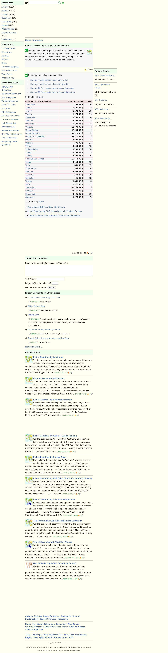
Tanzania (29, 175)
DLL (66, 635)
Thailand (29, 172)
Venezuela (30, 117)
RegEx (28, 638)
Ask (41, 630)
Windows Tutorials (9, 101)
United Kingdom (32, 133)
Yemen (28, 111)
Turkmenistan (31, 149)
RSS (36, 630)
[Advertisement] (12, 181)
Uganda (29, 143)
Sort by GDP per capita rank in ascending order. (52, 88)
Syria (27, 184)
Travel (65, 638)
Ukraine (29, 140)
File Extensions (8, 112)
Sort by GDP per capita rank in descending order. (52, 92)
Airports (5, 11)
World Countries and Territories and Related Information (54, 216)
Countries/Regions (10, 67)
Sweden (29, 191)
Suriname (29, 197)
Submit (51, 287)
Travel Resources (9, 138)
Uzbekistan (30, 124)
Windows (53, 635)
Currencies (6, 22)
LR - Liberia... (101, 100)
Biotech (48, 638)
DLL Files (5, 108)
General (5, 25)
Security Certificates (10, 116)
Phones (57, 638)
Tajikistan (29, 178)
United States (31, 130)
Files (71, 635)
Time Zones (6, 74)
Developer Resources (11, 94)
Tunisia (28, 156)
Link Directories (8, 123)
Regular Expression (10, 119)
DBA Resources (8, 97)
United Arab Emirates (35, 136)
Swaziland (30, 194)
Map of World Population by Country (44, 330)
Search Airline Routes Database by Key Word (48, 338)
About (40, 624)
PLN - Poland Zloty (36, 306)
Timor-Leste (30, 168)
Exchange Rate (8, 48)
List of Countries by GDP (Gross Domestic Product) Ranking (55, 211)
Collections (49, 624)
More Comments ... (33, 347)
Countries (5, 18)
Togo (27, 165)
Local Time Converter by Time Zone (44, 298)
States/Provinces (9, 33)
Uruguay (29, 127)
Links (35, 638)
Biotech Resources (10, 130)
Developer (37, 635)
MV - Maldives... (102, 109)
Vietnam (29, 114)
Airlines (5, 7)
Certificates (81, 635)
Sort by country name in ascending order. (49, 80)
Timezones (6, 39)
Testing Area (33, 315)
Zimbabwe (30, 105)
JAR (61, 635)
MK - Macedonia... (103, 118)
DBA (46, 635)
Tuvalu (28, 146)
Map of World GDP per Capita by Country (46, 207)
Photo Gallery (7, 29)
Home (28, 40)
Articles (29, 630)
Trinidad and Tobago (34, 159)
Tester (28, 635)
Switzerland (30, 188)
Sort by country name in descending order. (49, 84)
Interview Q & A (8, 127)
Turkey (28, 152)
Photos (81, 627)
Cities (4, 14)
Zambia (28, 108)
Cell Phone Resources (11, 134)
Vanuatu (29, 120)
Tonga (28, 162)
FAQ (71, 638)
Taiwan (28, 181)
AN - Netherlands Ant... (105, 75)
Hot (33, 624)
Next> (41, 97)
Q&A (41, 638)
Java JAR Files (8, 105)
